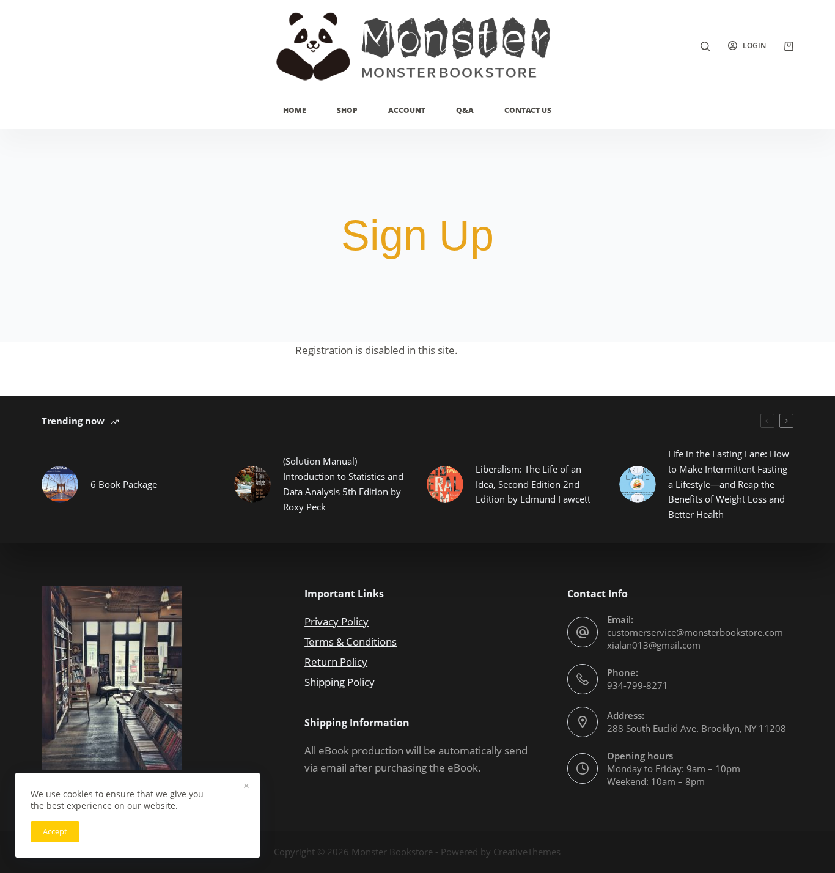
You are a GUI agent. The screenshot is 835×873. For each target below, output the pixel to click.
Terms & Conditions (350, 642)
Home (294, 110)
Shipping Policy (339, 682)
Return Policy (335, 662)
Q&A (465, 110)
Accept (55, 831)
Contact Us (527, 110)
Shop (347, 110)
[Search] (705, 46)
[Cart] (788, 46)
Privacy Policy (336, 621)
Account (406, 110)
